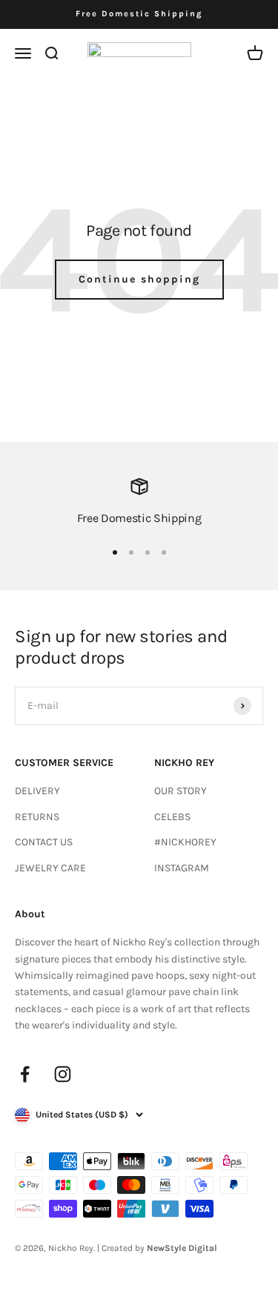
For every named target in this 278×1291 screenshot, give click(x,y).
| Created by (157, 1248)
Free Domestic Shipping (139, 14)
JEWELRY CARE (50, 868)
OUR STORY (180, 791)
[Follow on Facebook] (25, 1074)
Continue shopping (139, 279)
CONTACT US (44, 842)
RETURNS (37, 816)
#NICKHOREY (185, 842)
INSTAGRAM (181, 868)
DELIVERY (37, 791)
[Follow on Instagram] (63, 1074)
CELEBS (172, 816)
